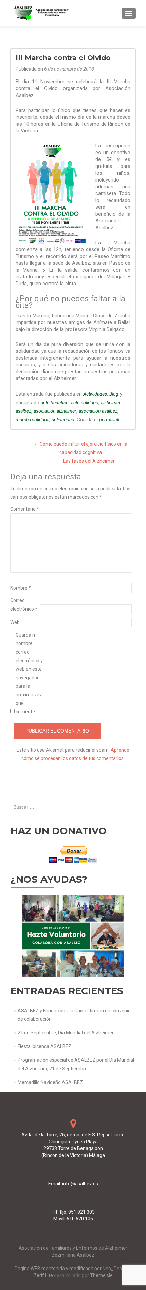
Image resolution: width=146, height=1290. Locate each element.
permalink (109, 419)
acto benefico (55, 402)
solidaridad (63, 419)
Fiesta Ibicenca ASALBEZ (44, 1046)
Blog (113, 394)
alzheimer (111, 402)
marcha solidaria (32, 419)
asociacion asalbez (98, 411)
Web (15, 622)
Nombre (20, 588)
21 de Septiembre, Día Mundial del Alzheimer (66, 1032)
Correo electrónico (23, 605)
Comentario (24, 509)
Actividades (95, 394)
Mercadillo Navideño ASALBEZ (50, 1082)
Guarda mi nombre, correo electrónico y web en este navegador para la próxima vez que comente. (29, 673)
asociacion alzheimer (55, 411)
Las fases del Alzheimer (92, 461)
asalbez (23, 411)
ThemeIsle (101, 1275)
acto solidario (84, 402)
